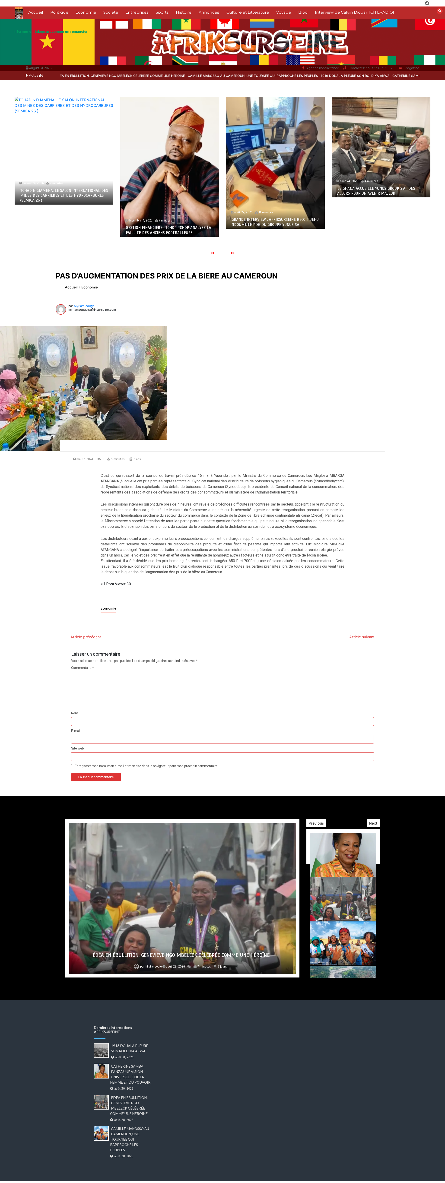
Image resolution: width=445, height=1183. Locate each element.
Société (110, 12)
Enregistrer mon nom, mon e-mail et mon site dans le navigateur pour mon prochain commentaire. (146, 766)
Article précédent (85, 637)
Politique (59, 12)
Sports (162, 12)
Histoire (183, 12)
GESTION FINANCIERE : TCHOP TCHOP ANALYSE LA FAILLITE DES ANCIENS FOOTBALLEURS (62, 230)
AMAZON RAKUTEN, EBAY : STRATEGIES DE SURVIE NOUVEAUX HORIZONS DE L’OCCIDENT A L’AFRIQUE (380, 164)
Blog (303, 12)
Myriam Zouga (84, 306)
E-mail (75, 731)
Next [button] (373, 823)
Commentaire (82, 668)
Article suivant (362, 637)
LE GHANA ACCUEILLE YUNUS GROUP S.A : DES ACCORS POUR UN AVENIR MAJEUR (270, 191)
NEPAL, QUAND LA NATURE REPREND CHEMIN (181, 955)
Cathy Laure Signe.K (153, 966)
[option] (175, 75)
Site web (77, 748)
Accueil (35, 12)
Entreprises (137, 12)
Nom (74, 713)
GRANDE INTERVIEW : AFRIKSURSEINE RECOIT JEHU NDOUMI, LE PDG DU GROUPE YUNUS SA (169, 222)
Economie (86, 12)
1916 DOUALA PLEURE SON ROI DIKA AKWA (277, 76)
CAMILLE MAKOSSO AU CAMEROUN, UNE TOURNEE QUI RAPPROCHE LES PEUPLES (175, 76)
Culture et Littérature (247, 12)
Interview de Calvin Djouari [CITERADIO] (354, 12)
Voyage (283, 12)
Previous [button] (316, 823)
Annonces (209, 12)
